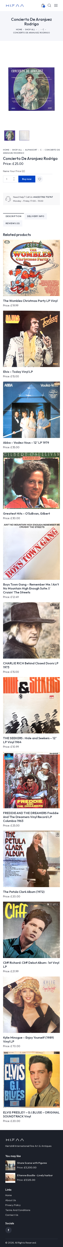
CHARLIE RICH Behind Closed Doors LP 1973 (30, 665)
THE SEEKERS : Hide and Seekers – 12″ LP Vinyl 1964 (30, 740)
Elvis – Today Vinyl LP (18, 372)
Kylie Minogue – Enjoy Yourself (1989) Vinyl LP (28, 1039)
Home (19, 29)
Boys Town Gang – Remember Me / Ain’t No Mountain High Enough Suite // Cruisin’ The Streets (31, 588)
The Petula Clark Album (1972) (23, 892)
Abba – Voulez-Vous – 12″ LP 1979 (26, 442)
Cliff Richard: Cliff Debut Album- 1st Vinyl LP (31, 964)
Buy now (26, 178)
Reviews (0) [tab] (13, 223)
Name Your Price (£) (14, 171)
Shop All (30, 29)
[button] (39, 179)
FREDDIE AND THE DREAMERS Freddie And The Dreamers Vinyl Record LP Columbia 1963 (31, 817)
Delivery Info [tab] (35, 216)
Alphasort (31, 150)
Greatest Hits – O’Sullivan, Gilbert (26, 513)
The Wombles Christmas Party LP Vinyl (30, 301)
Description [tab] (13, 216)
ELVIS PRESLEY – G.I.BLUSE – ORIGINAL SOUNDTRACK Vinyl (31, 1114)
